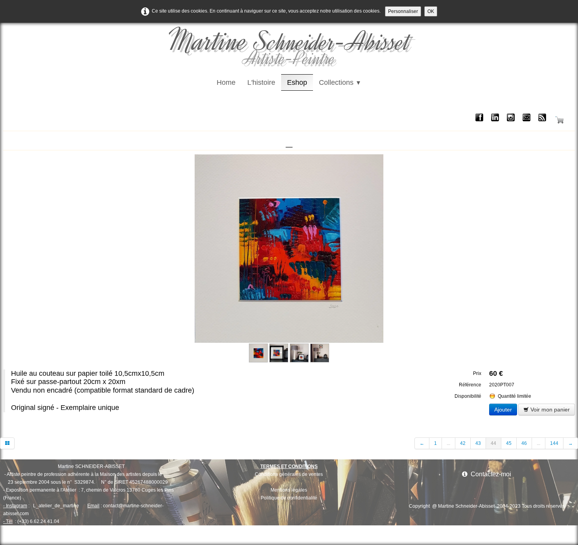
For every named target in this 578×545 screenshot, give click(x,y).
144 (554, 443)
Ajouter (503, 409)
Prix (477, 373)
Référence (470, 385)
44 (493, 443)
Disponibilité (468, 396)
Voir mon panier (549, 409)
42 (463, 443)
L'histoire (261, 82)
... (448, 443)
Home (226, 82)
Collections (340, 82)
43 (478, 443)
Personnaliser (403, 11)
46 (524, 443)
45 (509, 443)
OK (430, 11)
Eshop (297, 82)
